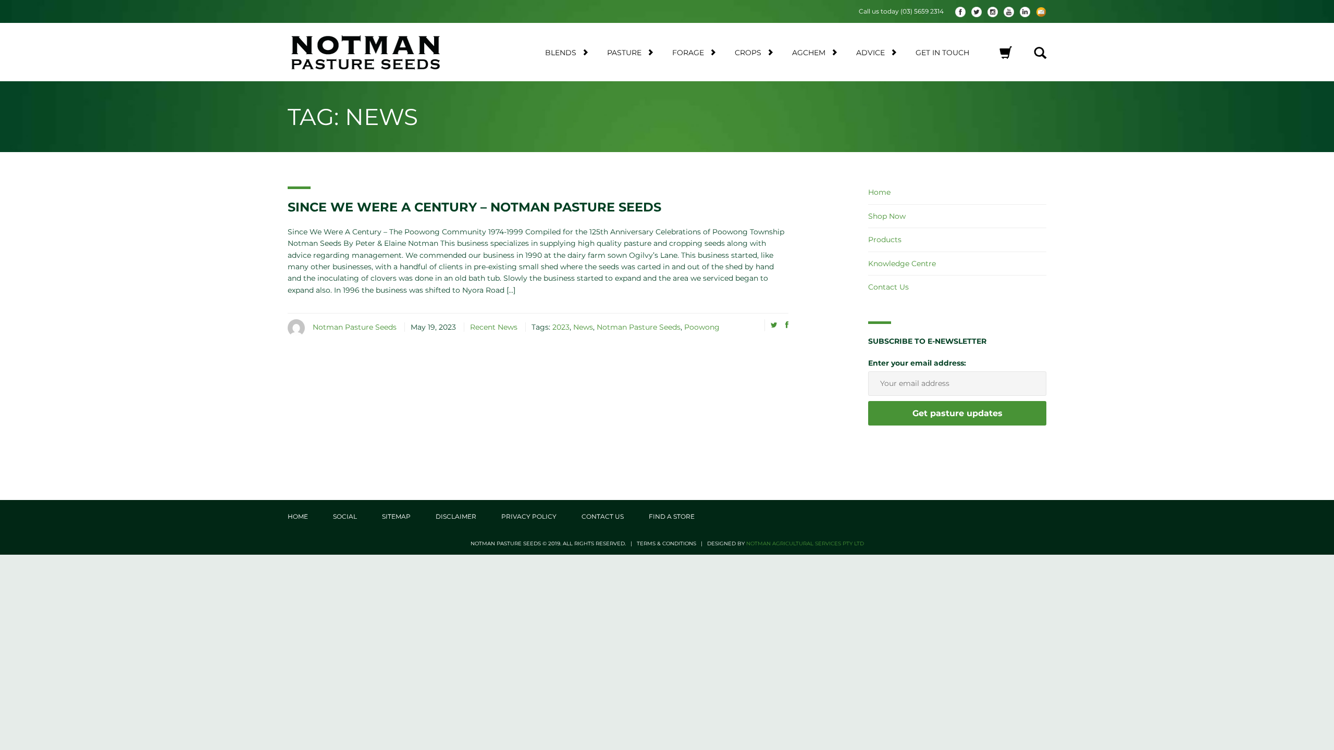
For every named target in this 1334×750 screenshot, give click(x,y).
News (583, 327)
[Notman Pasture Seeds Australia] (378, 52)
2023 (561, 327)
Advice (870, 52)
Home (879, 192)
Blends (560, 52)
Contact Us (888, 287)
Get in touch (942, 52)
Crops (748, 52)
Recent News (493, 327)
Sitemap (396, 516)
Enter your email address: (917, 363)
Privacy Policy (529, 516)
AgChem (808, 52)
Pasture (624, 52)
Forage (688, 52)
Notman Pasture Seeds (355, 327)
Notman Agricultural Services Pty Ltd (805, 543)
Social (345, 516)
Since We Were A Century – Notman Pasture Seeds (474, 207)
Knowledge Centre (902, 263)
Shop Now (887, 216)
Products (884, 239)
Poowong (702, 327)
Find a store (672, 516)
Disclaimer (456, 516)
